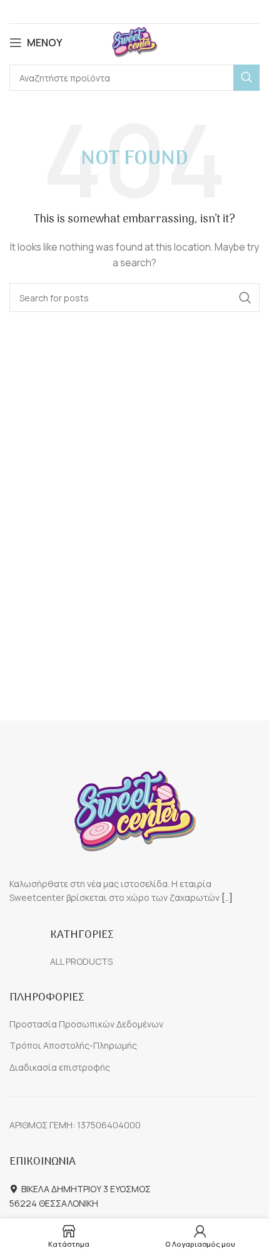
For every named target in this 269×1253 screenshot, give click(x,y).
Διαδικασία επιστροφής (59, 1067)
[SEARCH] (246, 78)
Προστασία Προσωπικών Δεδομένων (86, 1024)
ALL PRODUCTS (81, 961)
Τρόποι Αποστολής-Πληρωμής (73, 1045)
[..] (227, 897)
